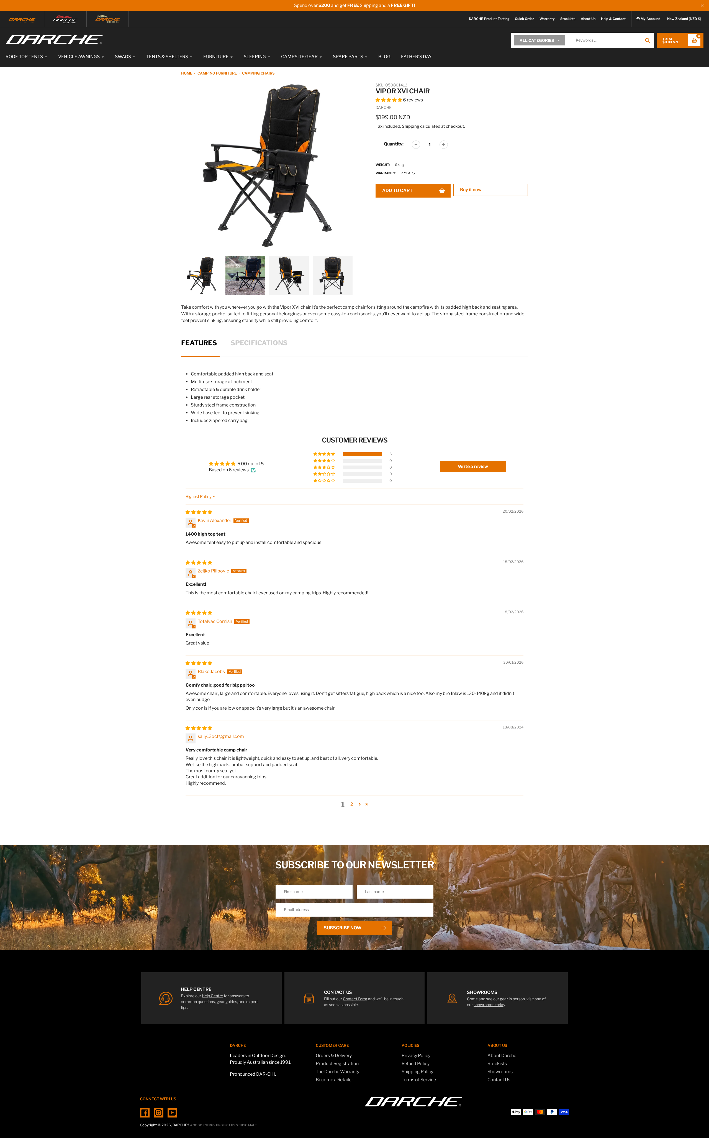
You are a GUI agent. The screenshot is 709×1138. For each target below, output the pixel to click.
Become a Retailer (334, 1079)
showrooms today (489, 1004)
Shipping (410, 126)
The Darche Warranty (337, 1071)
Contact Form (355, 998)
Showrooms (500, 1071)
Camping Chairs (258, 73)
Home (186, 73)
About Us (588, 19)
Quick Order (524, 19)
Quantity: (394, 144)
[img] (199, 512)
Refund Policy (416, 1063)
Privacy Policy (416, 1055)
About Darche (501, 1055)
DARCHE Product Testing (489, 19)
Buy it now (471, 189)
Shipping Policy (417, 1071)
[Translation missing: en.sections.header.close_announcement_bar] (702, 5)
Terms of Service (419, 1079)
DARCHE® (181, 1125)
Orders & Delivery (334, 1055)
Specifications (259, 343)
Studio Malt (246, 1125)
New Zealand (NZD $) (684, 19)
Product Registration (337, 1063)
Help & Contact (613, 19)
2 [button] (351, 804)
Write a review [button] (473, 466)
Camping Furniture (217, 73)
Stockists (567, 19)
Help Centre (212, 995)
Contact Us (498, 1079)
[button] (389, 100)
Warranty (547, 19)
